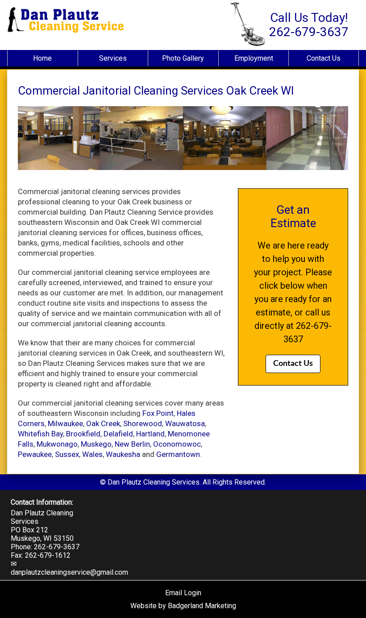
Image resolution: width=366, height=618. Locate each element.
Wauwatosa (185, 423)
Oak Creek (103, 423)
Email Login (183, 593)
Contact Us (324, 58)
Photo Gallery (183, 58)
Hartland (150, 433)
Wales (92, 454)
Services (113, 58)
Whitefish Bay (40, 433)
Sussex (67, 454)
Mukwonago (57, 444)
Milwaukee (65, 423)
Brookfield (83, 433)
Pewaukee (35, 454)
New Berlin (132, 444)
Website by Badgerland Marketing (183, 605)
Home (42, 58)
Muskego (96, 444)
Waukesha (123, 454)
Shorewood (142, 423)
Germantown (178, 454)
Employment (253, 58)
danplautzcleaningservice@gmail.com (69, 572)
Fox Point (158, 413)
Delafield (118, 433)
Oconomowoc (177, 444)
